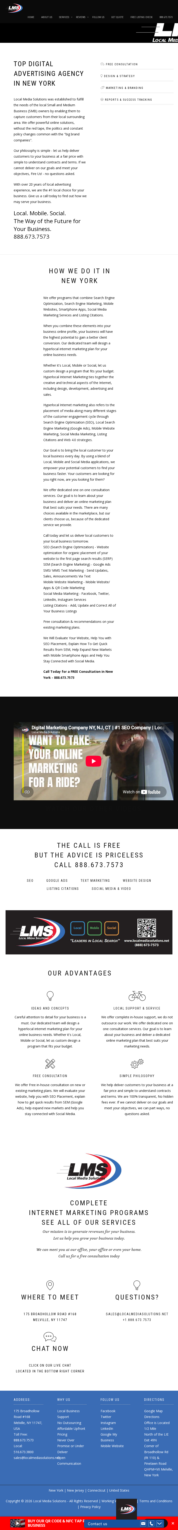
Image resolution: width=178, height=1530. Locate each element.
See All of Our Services (89, 1222)
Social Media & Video (111, 889)
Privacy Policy (90, 1507)
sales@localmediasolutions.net (137, 1314)
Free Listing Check (141, 17)
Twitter (106, 1417)
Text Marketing (95, 880)
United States (119, 1490)
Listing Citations (63, 889)
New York (56, 1490)
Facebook (108, 1411)
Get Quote (117, 17)
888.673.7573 (165, 17)
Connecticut (96, 1490)
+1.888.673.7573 (137, 1320)
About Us (46, 17)
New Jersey (75, 1490)
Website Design (137, 880)
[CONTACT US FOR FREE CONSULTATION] (89, 932)
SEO (30, 880)
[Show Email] (143, 1524)
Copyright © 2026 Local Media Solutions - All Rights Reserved (52, 1501)
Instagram (108, 1423)
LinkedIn (107, 1428)
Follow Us (98, 17)
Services (64, 17)
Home (31, 17)
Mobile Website (112, 1446)
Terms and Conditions (155, 1501)
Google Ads (57, 880)
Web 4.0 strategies (78, 440)
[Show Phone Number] (151, 1524)
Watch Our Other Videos (93, 809)
